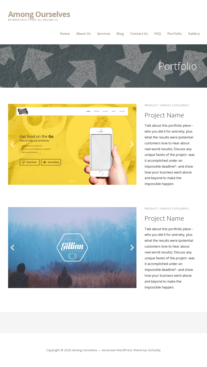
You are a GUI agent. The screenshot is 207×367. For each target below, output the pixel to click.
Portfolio (174, 33)
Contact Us (139, 33)
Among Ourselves (39, 14)
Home (65, 33)
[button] (12, 144)
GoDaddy (154, 350)
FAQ (157, 33)
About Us (83, 33)
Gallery (194, 33)
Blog (120, 33)
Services (103, 33)
